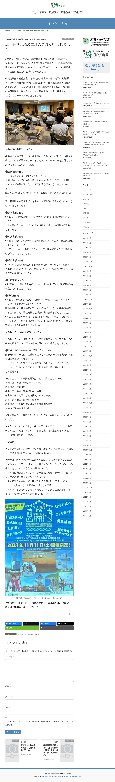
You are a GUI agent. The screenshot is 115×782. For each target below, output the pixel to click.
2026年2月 (87, 252)
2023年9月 (87, 360)
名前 (8, 686)
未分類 (85, 218)
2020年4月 (87, 516)
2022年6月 (87, 422)
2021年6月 (87, 464)
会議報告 (30, 634)
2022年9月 (87, 407)
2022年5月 (87, 426)
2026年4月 (87, 243)
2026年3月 (87, 247)
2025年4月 (87, 285)
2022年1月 (87, 445)
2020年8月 (87, 502)
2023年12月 (87, 346)
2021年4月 (87, 473)
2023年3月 (87, 384)
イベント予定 (68, 39)
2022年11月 (87, 398)
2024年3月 (87, 337)
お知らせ (86, 199)
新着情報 (37, 634)
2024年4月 (87, 332)
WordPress (45, 776)
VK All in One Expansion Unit (72, 776)
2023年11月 (87, 351)
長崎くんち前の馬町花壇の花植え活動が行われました (28, 747)
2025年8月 (87, 271)
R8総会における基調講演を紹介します (96, 103)
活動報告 (86, 222)
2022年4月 (87, 431)
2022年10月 (87, 403)
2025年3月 (87, 290)
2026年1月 (87, 257)
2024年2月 (87, 342)
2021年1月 (87, 483)
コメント (10, 657)
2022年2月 (87, 440)
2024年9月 (87, 313)
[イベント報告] (67, 743)
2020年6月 (87, 511)
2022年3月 (87, 436)
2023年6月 (87, 375)
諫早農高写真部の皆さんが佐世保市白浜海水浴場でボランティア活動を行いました (50, 750)
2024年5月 (87, 327)
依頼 (84, 208)
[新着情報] (12, 743)
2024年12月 (87, 299)
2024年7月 (87, 318)
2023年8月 (87, 365)
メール (9, 697)
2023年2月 (87, 389)
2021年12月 (87, 450)
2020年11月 (87, 492)
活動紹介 (86, 227)
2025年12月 (87, 262)
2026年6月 (87, 238)
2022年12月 (87, 393)
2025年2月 (87, 295)
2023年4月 (87, 379)
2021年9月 (87, 459)
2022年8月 (87, 412)
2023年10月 (87, 356)
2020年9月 (87, 497)
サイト (8, 707)
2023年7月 (87, 370)
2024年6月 (87, 323)
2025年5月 (87, 280)
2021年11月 (87, 455)
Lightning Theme (57, 776)
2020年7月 (87, 506)
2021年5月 (87, 469)
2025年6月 (87, 276)
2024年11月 (87, 304)
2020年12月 (87, 487)
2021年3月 (87, 478)
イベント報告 (88, 194)
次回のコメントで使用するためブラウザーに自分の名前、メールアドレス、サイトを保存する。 (39, 723)
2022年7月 (87, 417)
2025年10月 (87, 266)
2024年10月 (87, 309)
